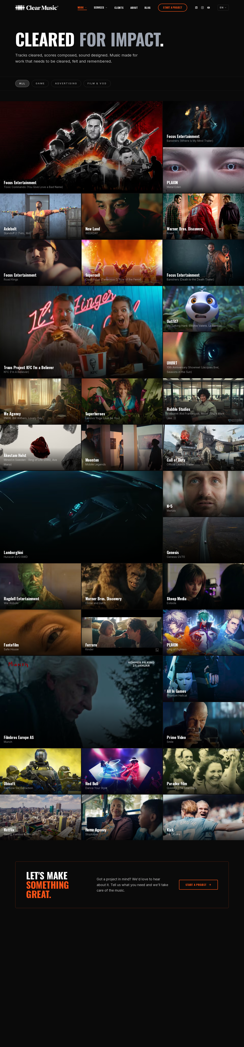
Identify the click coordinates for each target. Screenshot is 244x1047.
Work (80, 7)
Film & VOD (97, 83)
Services (99, 7)
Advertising (66, 83)
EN (222, 7)
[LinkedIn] (196, 7)
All (22, 83)
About (134, 8)
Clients (119, 8)
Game (40, 83)
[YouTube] (208, 7)
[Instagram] (202, 7)
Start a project (172, 7)
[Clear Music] (41, 7)
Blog (147, 8)
